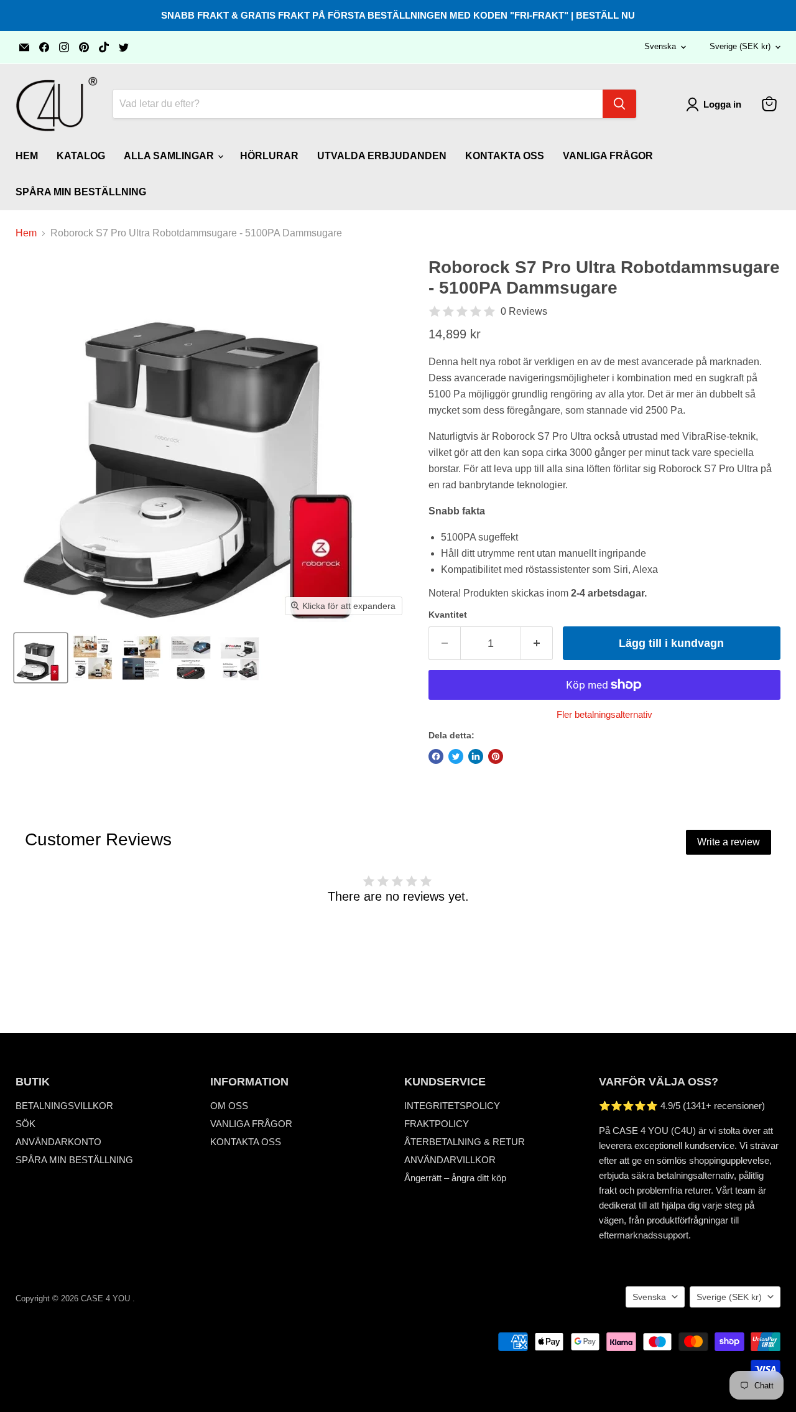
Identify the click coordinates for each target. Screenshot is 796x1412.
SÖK (25, 1123)
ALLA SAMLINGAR (170, 156)
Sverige (740, 46)
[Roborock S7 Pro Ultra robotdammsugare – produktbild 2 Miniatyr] (92, 657)
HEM (27, 156)
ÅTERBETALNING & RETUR (464, 1141)
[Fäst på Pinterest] (495, 756)
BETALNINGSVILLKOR (64, 1105)
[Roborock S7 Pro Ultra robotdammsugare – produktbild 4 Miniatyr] (190, 657)
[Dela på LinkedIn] (475, 756)
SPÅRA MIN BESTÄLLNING (81, 192)
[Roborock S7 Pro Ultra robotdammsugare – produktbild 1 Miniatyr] (40, 657)
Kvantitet (447, 615)
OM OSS (229, 1105)
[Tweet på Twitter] (455, 756)
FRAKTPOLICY (436, 1123)
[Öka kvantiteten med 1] (537, 643)
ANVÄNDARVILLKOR (450, 1159)
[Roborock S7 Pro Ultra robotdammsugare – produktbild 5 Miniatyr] (243, 657)
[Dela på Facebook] (435, 756)
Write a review (728, 842)
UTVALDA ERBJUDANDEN (382, 156)
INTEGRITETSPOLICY (452, 1105)
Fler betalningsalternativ (604, 714)
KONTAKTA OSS (504, 156)
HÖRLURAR (269, 156)
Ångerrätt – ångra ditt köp (455, 1178)
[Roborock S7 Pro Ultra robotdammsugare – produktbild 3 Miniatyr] (141, 657)
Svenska (660, 46)
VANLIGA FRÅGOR (608, 156)
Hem (26, 233)
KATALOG (81, 156)
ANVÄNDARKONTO (58, 1141)
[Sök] (619, 104)
